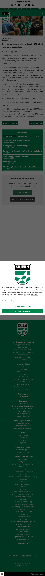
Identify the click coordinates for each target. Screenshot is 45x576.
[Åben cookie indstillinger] (2, 574)
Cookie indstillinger (9, 301)
